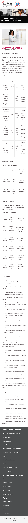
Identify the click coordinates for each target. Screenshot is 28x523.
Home (2, 20)
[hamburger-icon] (25, 4)
